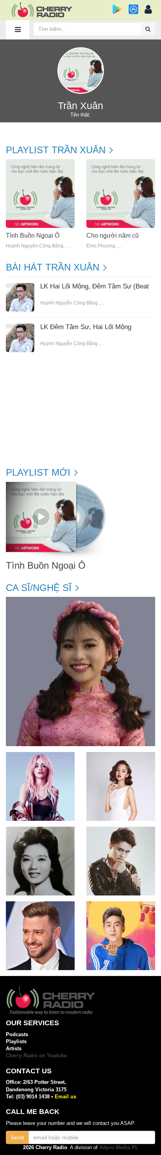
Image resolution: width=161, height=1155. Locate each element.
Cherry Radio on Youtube (36, 1055)
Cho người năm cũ (112, 235)
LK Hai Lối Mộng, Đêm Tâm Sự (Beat (94, 286)
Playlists (16, 1041)
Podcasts (17, 1034)
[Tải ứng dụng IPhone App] (133, 9)
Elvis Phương (100, 246)
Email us (65, 1096)
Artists (13, 1048)
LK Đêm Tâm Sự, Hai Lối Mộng (85, 327)
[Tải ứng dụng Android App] (117, 9)
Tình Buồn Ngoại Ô (32, 235)
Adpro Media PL (118, 1147)
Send (17, 1137)
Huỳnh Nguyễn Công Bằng (34, 246)
